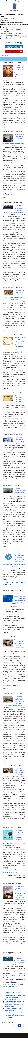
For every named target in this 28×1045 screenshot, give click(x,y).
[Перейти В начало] (4, 1025)
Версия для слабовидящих (14, 1)
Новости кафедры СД (8, 765)
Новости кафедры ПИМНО (9, 551)
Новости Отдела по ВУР (8, 693)
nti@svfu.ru (7, 28)
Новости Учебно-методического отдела (12, 590)
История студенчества (9, 872)
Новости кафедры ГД (7, 202)
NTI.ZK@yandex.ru (11, 39)
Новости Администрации (8, 62)
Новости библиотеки (8, 131)
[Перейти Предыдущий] (7, 1025)
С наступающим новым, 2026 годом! (15, 1001)
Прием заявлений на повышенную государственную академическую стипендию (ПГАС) (15, 1004)
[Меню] (5, 59)
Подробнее (5, 127)
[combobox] (9, 55)
